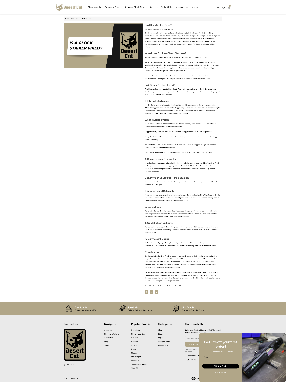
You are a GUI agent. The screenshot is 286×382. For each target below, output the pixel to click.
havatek (134, 338)
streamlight (136, 357)
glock (133, 349)
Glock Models (94, 7)
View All (134, 368)
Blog (106, 341)
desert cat (136, 330)
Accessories (182, 7)
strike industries (138, 334)
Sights (160, 338)
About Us (108, 330)
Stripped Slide (164, 341)
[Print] (156, 292)
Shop (160, 330)
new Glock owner (153, 39)
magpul (134, 353)
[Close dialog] (283, 335)
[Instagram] (188, 360)
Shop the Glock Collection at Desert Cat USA (163, 286)
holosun (134, 341)
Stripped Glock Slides (135, 7)
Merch (195, 7)
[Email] (151, 292)
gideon (134, 345)
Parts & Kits (166, 7)
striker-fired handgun (195, 57)
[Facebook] (146, 292)
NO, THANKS (220, 373)
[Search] (218, 7)
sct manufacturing (138, 364)
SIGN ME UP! (220, 366)
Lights (160, 334)
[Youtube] (192, 360)
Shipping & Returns (112, 334)
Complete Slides (113, 7)
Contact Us (71, 324)
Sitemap (107, 345)
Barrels (153, 7)
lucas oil (135, 360)
